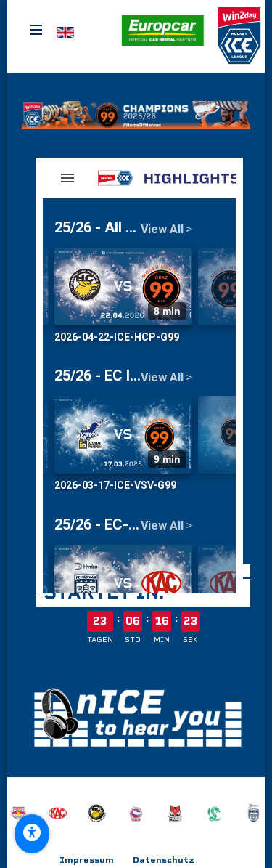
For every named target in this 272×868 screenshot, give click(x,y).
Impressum (86, 859)
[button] (162, 30)
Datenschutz (163, 859)
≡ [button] (36, 30)
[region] (136, 813)
